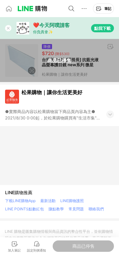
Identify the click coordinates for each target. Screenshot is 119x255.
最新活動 (48, 200)
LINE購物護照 (72, 200)
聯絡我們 (96, 209)
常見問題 (76, 209)
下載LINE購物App (20, 200)
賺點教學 (56, 209)
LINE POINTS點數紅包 (24, 209)
